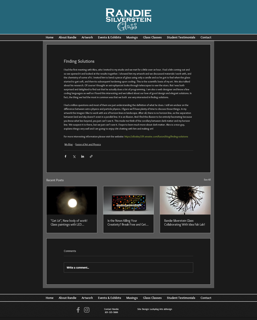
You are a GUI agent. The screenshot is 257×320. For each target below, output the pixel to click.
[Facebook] (78, 310)
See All (207, 179)
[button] (67, 37)
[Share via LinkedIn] (82, 156)
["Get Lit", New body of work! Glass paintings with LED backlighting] (72, 200)
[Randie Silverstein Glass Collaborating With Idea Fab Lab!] (185, 200)
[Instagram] (86, 310)
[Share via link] (91, 156)
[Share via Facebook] (65, 156)
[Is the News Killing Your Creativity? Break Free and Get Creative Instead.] (128, 200)
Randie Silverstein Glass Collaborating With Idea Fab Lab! (184, 222)
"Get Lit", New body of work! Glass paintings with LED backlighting (69, 222)
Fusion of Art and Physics (88, 144)
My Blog (69, 144)
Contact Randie (111, 309)
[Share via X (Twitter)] (74, 156)
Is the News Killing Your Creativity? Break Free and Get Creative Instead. (127, 222)
